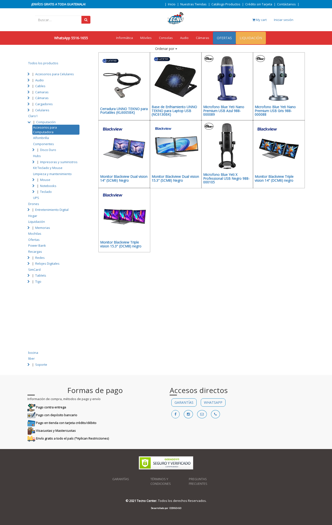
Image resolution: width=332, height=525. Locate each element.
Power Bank (37, 245)
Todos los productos (43, 63)
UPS (36, 198)
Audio (184, 38)
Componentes (43, 144)
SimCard (34, 269)
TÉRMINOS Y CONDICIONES (160, 481)
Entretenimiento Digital (52, 209)
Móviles (146, 38)
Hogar (32, 216)
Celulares (42, 110)
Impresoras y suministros (59, 162)
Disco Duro (48, 150)
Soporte (41, 364)
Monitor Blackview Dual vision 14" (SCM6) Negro (124, 178)
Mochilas (34, 233)
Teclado (46, 191)
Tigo (38, 281)
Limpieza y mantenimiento (52, 174)
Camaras (42, 92)
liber (31, 358)
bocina (33, 352)
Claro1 (33, 116)
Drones (33, 204)
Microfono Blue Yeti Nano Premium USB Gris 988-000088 (275, 110)
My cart (261, 20)
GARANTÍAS (184, 402)
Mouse (45, 180)
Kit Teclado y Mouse (47, 168)
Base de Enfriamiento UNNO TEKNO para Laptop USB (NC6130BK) (174, 110)
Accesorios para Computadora (45, 129)
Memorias (42, 227)
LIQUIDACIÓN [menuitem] (251, 38)
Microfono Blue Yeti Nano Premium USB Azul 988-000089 (223, 110)
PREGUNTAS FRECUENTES (198, 481)
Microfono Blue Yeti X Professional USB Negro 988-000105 (226, 178)
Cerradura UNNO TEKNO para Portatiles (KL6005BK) (124, 110)
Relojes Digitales (47, 263)
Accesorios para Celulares (54, 74)
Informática (124, 38)
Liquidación (36, 221)
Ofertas (34, 239)
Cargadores (44, 104)
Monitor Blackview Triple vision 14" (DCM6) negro (274, 178)
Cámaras (202, 38)
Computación (46, 122)
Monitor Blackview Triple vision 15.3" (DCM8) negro (120, 244)
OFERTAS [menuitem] (224, 38)
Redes (40, 257)
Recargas (35, 251)
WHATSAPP (213, 402)
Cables (40, 86)
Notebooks (48, 186)
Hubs (37, 156)
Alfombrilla (41, 138)
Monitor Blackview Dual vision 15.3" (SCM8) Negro (175, 178)
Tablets (40, 275)
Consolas (166, 38)
